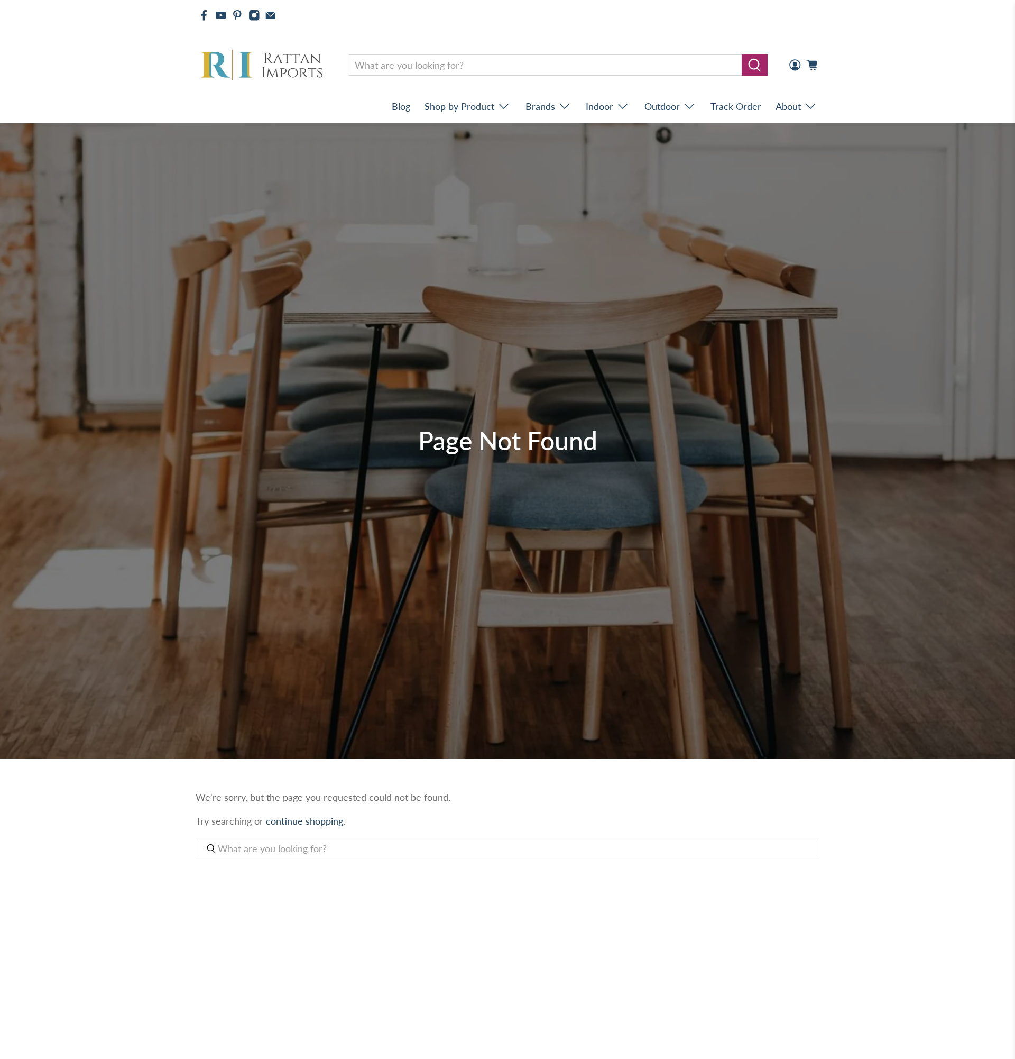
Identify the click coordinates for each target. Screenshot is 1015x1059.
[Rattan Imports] (264, 65)
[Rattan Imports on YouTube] (221, 15)
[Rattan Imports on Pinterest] (237, 15)
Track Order (735, 106)
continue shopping (304, 821)
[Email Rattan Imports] (270, 15)
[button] (1014, 1054)
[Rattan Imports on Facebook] (204, 15)
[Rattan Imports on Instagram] (254, 15)
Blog (401, 106)
